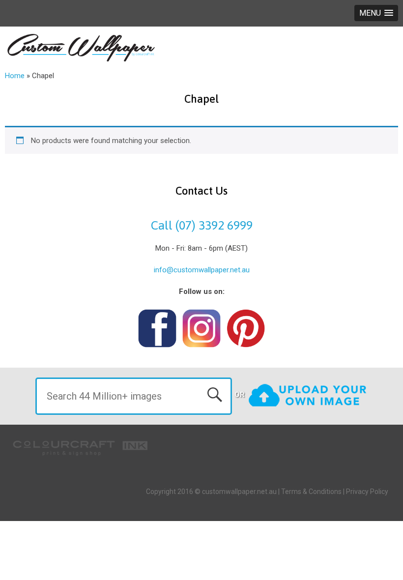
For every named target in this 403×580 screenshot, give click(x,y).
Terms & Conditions (311, 491)
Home (15, 75)
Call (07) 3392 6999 (202, 225)
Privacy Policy (367, 491)
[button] (376, 13)
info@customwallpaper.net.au (202, 269)
